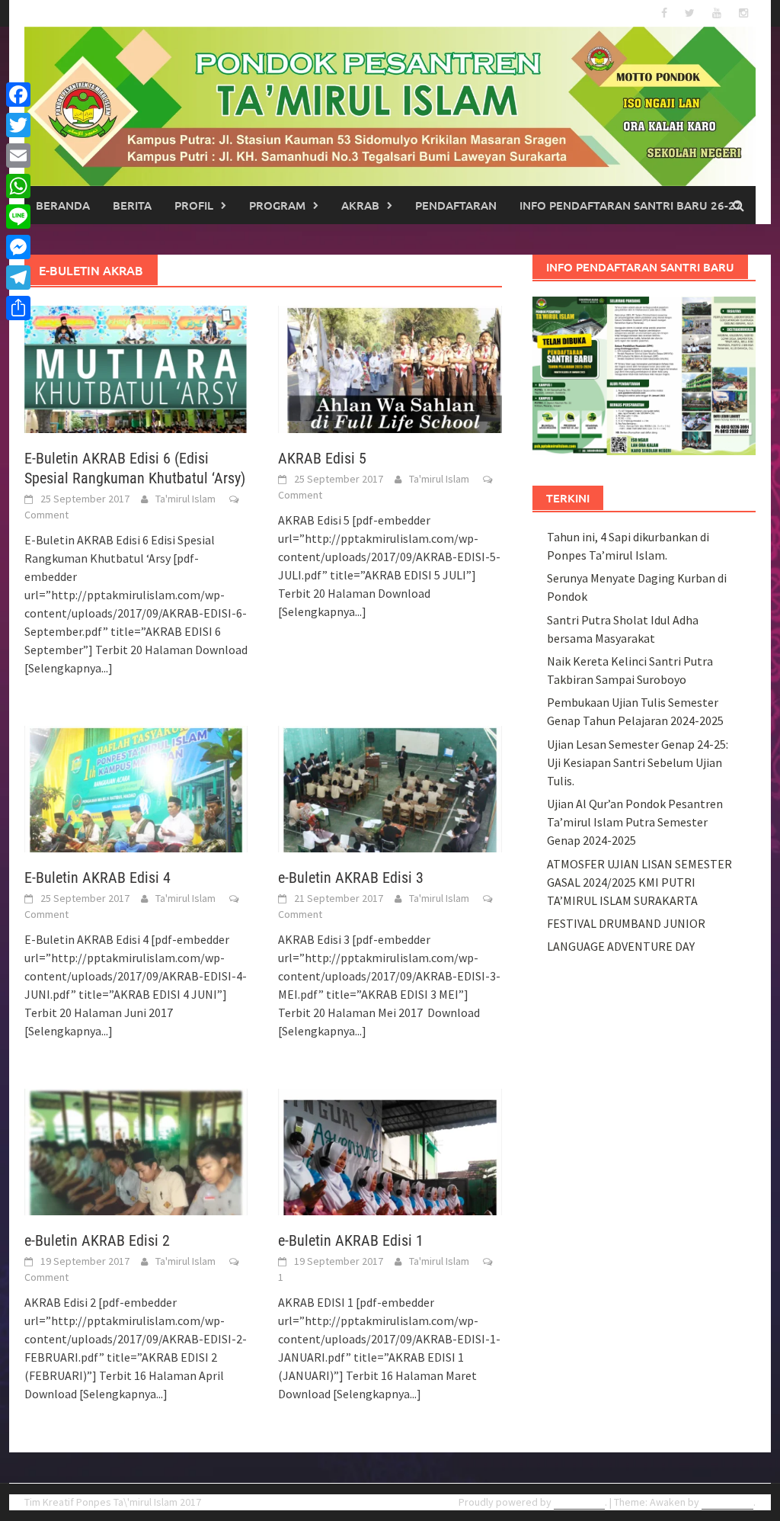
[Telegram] (18, 277)
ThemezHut (727, 1502)
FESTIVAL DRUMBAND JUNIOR (626, 923)
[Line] (18, 216)
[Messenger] (18, 247)
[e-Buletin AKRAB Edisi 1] (389, 1150)
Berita (132, 205)
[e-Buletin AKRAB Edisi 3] (389, 787)
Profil (193, 205)
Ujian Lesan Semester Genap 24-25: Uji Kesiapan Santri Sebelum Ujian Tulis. (637, 762)
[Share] (18, 308)
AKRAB (360, 205)
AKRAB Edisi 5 (322, 458)
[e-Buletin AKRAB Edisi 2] (136, 1150)
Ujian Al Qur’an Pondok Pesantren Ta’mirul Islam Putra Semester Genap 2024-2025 (635, 822)
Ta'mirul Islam (185, 498)
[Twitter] (18, 125)
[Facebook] (18, 94)
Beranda (63, 205)
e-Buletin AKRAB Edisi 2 (97, 1240)
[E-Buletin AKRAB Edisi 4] (136, 787)
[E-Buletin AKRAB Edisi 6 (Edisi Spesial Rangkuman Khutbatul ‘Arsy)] (136, 367)
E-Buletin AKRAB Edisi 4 (97, 877)
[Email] (18, 155)
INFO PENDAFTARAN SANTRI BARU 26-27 (630, 205)
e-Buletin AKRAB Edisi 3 (351, 877)
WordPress (579, 1502)
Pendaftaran (456, 205)
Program (277, 205)
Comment (46, 514)
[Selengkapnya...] (68, 667)
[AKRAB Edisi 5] (389, 367)
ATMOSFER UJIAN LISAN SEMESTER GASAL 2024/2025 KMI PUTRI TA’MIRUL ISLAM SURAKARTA (639, 882)
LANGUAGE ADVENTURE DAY (621, 946)
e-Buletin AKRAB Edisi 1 (351, 1240)
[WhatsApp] (18, 186)
